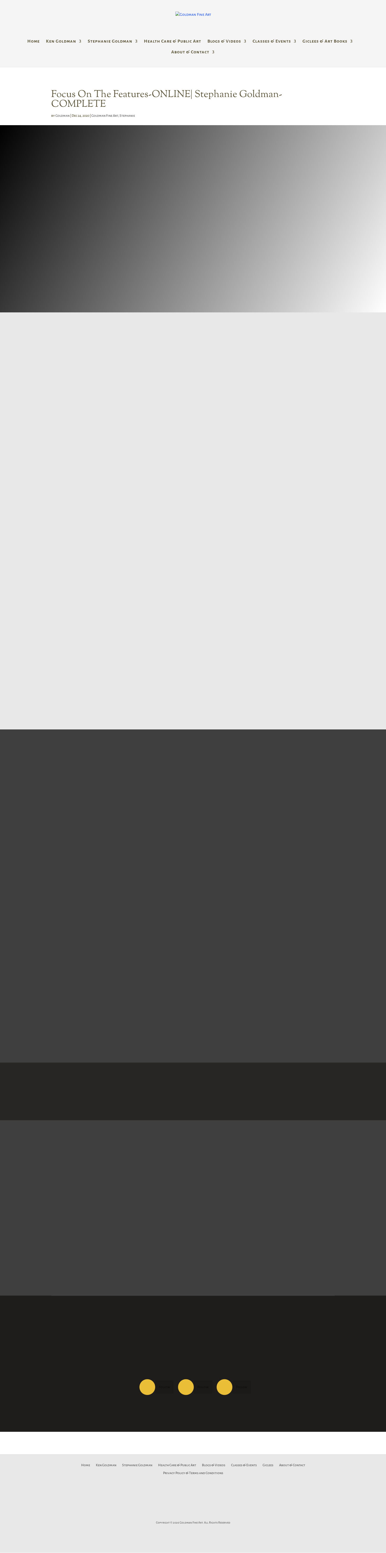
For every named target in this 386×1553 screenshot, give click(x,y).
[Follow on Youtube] (216, 1514)
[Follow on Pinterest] (193, 1514)
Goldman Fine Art (104, 116)
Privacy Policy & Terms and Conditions (193, 1473)
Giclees (268, 1465)
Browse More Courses (193, 1091)
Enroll (64, 692)
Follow (164, 1387)
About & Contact (190, 52)
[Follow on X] (186, 1387)
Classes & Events (272, 41)
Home (33, 41)
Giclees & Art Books (324, 41)
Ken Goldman (61, 41)
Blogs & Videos (224, 41)
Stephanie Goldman (110, 41)
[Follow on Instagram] (224, 1387)
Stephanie (127, 116)
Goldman (62, 116)
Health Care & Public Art (172, 41)
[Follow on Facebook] (147, 1387)
